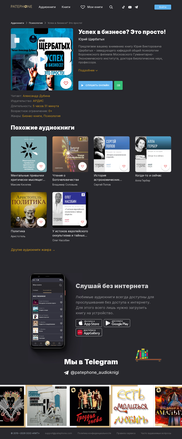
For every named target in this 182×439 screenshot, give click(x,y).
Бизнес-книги (32, 116)
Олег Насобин (60, 240)
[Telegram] (136, 7)
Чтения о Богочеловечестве (65, 177)
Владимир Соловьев (64, 184)
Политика (18, 231)
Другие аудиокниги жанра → (33, 250)
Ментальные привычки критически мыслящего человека (27, 178)
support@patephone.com (58, 433)
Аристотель (18, 236)
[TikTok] (123, 7)
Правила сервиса (126, 433)
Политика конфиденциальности (94, 433)
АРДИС (38, 101)
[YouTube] (130, 7)
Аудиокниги (47, 7)
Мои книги (95, 7)
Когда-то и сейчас (148, 175)
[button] (162, 7)
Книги (66, 7)
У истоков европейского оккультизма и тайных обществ (70, 233)
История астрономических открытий (106, 178)
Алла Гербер (142, 180)
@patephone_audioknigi (95, 372)
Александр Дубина (36, 96)
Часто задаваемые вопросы (156, 433)
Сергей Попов (102, 184)
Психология (36, 22)
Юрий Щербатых (91, 39)
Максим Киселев (21, 184)
